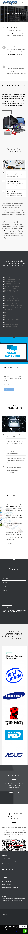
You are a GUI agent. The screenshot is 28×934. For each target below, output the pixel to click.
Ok (11, 931)
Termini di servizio (18, 611)
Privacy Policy (11, 611)
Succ (23, 784)
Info (16, 931)
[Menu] (20, 2)
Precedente (5, 784)
